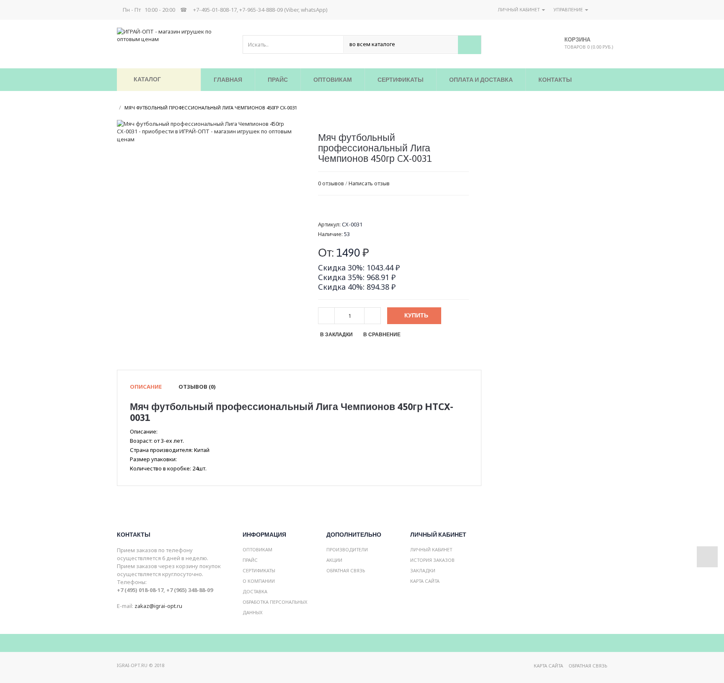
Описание (146, 386)
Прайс (250, 560)
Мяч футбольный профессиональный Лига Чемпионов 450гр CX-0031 (210, 107)
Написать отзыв (369, 183)
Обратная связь (345, 570)
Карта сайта (425, 581)
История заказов (432, 560)
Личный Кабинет (431, 549)
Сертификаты (259, 570)
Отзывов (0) (197, 386)
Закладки (422, 570)
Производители (347, 549)
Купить (416, 315)
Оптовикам (257, 549)
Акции (334, 560)
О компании (259, 581)
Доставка (255, 591)
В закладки (336, 335)
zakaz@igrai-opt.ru (158, 606)
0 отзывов (331, 183)
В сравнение (382, 335)
